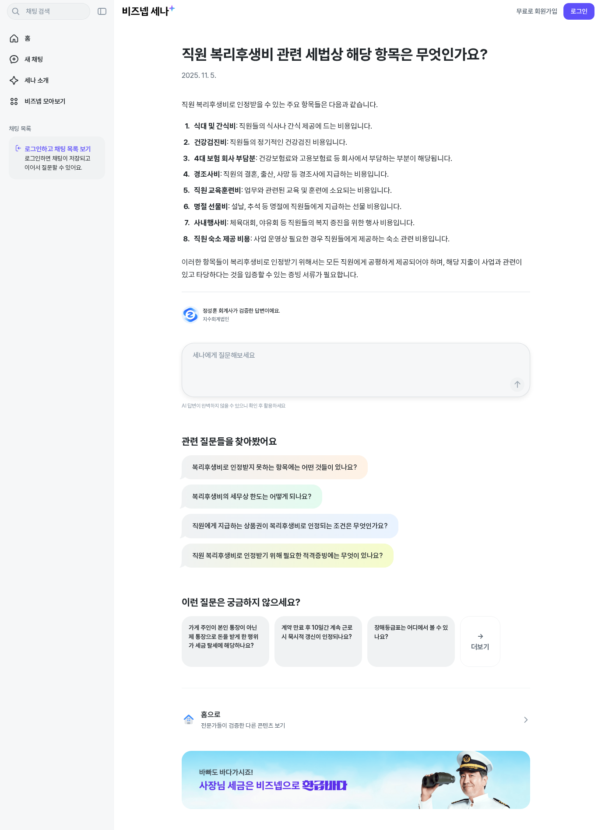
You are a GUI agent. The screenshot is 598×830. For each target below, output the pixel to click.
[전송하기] (517, 384)
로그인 (578, 11)
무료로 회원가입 (536, 11)
